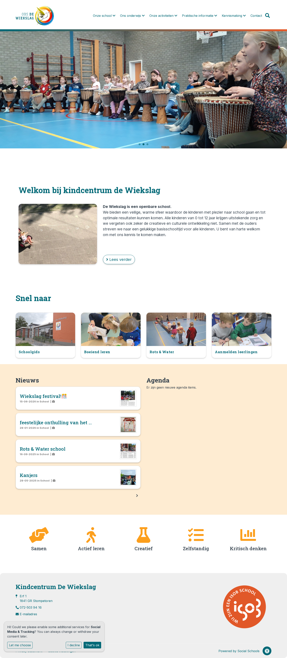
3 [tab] (148, 145)
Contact (256, 16)
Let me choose (20, 645)
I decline (74, 645)
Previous (10, 90)
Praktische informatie (198, 16)
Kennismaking (232, 16)
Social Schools (248, 651)
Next (277, 90)
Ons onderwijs (131, 16)
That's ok (92, 645)
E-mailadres (28, 614)
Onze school (103, 16)
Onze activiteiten (162, 16)
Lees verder (120, 259)
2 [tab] (144, 145)
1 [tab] (141, 145)
